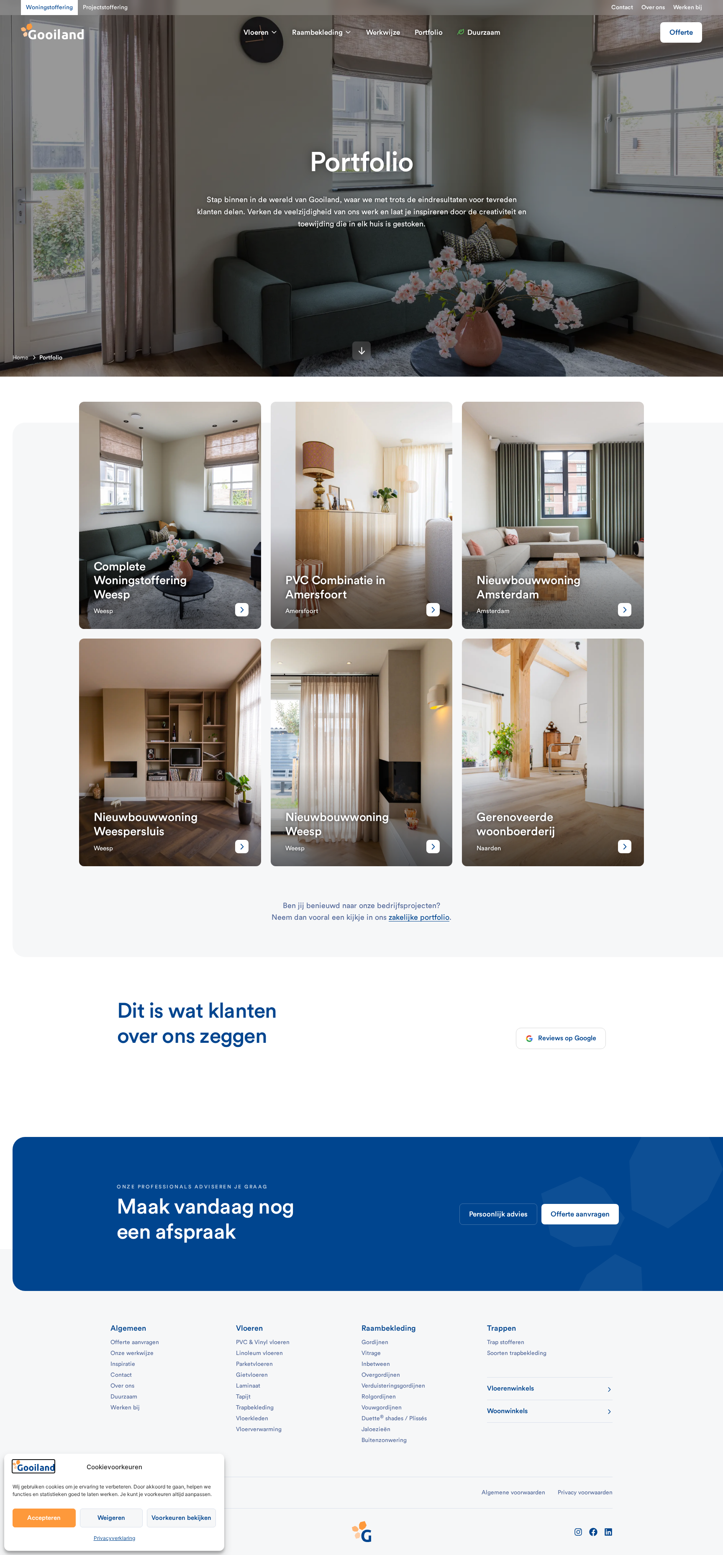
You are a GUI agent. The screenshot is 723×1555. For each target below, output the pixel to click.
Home (20, 358)
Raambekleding (389, 1328)
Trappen (501, 1328)
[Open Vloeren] (274, 32)
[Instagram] (578, 1532)
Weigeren (111, 1518)
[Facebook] (593, 1532)
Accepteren (44, 1518)
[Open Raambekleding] (348, 32)
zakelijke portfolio (419, 917)
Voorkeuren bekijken (181, 1518)
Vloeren (249, 1328)
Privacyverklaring (114, 1538)
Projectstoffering (105, 7)
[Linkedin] (608, 1532)
